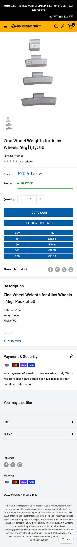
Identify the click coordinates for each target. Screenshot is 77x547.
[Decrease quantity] (21, 199)
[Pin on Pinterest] (57, 269)
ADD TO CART (38, 212)
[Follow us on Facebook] (6, 464)
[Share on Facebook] (50, 269)
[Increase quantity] (40, 199)
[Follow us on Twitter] (12, 464)
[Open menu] (5, 26)
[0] (70, 26)
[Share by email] (70, 269)
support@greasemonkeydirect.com (20, 529)
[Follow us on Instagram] (19, 464)
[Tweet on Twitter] (64, 269)
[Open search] (56, 26)
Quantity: (9, 199)
